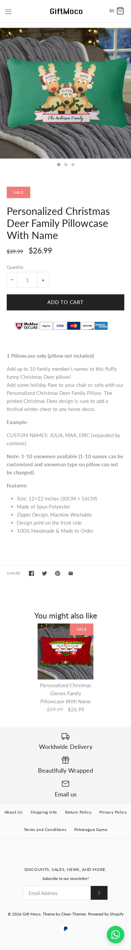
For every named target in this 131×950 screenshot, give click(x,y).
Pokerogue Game (90, 829)
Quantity (15, 267)
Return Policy (78, 812)
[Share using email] (70, 573)
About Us (13, 812)
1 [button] (58, 165)
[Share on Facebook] (31, 573)
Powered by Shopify (106, 913)
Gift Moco (32, 913)
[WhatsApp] (115, 934)
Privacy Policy (113, 812)
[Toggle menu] (8, 10)
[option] (65, 93)
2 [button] (65, 165)
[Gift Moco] (65, 11)
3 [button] (72, 165)
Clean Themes (73, 913)
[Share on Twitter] (44, 573)
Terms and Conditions (45, 829)
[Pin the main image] (57, 573)
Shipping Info (44, 812)
